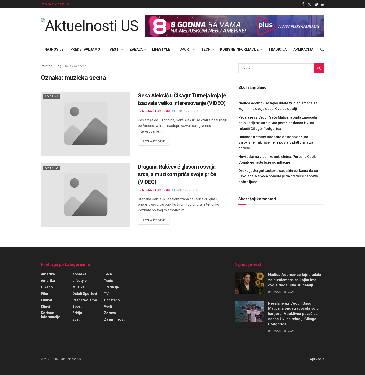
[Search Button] (322, 49)
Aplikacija (303, 49)
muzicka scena (75, 66)
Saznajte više (156, 141)
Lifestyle (161, 49)
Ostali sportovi (85, 294)
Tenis (108, 281)
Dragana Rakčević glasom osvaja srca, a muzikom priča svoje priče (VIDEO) (177, 174)
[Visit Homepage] (89, 25)
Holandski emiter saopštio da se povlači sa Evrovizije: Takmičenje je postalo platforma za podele (275, 142)
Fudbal (46, 300)
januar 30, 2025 (186, 190)
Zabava (136, 49)
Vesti (115, 49)
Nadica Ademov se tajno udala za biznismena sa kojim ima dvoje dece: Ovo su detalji (294, 280)
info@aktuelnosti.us (55, 4)
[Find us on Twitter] (309, 4)
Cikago (47, 287)
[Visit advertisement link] (234, 26)
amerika (48, 281)
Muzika (79, 287)
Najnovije (53, 49)
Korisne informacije (239, 49)
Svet (76, 319)
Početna (46, 66)
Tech (206, 49)
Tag (58, 66)
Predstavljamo (85, 49)
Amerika (51, 96)
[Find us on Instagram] (316, 4)
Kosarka (79, 274)
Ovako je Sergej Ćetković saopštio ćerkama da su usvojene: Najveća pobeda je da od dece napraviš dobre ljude (278, 176)
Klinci (45, 306)
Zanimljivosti (115, 319)
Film (44, 294)
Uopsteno (112, 300)
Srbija (77, 313)
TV (106, 294)
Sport (185, 49)
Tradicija (277, 49)
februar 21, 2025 (186, 111)
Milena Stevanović (156, 111)
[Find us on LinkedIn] (322, 4)
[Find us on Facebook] (303, 4)
